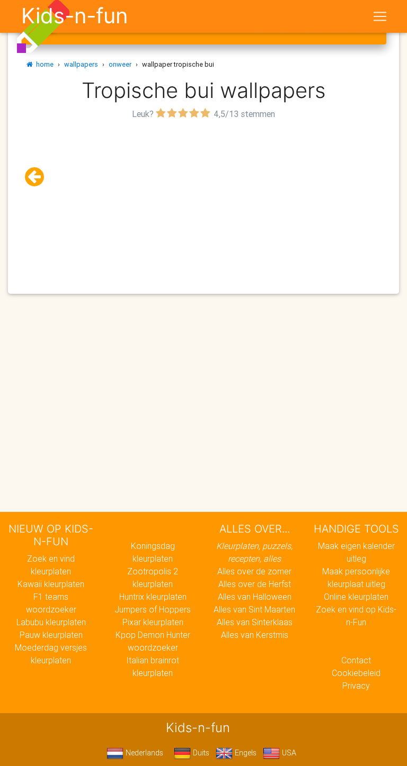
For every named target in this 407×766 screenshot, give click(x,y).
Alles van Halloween (254, 596)
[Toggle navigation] (380, 16)
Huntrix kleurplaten (153, 596)
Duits (200, 753)
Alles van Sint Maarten (254, 609)
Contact (356, 660)
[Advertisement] (203, 196)
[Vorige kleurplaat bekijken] (38, 177)
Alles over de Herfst (254, 584)
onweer (120, 64)
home (43, 64)
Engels (244, 753)
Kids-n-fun (74, 15)
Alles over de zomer (254, 571)
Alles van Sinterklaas (255, 622)
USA (288, 753)
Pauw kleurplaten (51, 634)
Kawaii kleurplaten (50, 584)
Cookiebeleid (356, 673)
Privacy (356, 685)
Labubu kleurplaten (51, 622)
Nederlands (143, 753)
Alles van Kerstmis (254, 634)
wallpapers (81, 64)
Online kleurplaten (356, 596)
